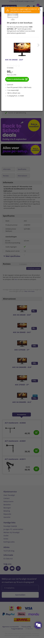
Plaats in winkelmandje (15, 79)
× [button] (38, 9)
